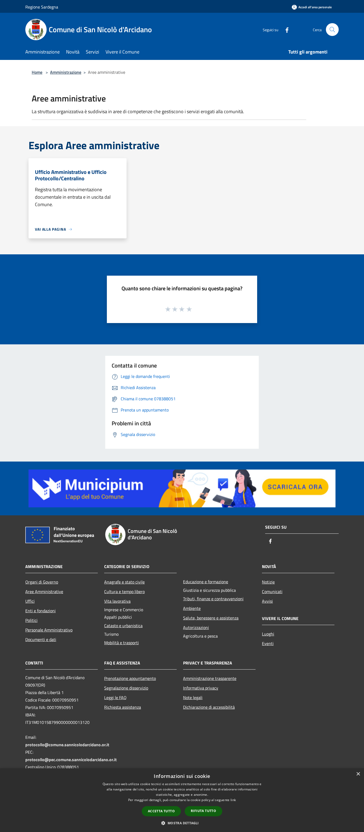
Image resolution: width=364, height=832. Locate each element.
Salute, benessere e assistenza (210, 618)
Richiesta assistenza (122, 707)
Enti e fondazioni (40, 610)
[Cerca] (332, 29)
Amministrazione (65, 72)
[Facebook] (285, 29)
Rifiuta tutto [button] (203, 811)
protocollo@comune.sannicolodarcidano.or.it (67, 744)
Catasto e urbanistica (123, 625)
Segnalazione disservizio (126, 688)
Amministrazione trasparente (209, 678)
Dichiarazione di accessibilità (209, 707)
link (233, 800)
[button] (182, 823)
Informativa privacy (200, 688)
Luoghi (268, 634)
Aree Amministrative (44, 591)
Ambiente (192, 608)
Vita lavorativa (117, 601)
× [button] (358, 774)
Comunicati (272, 591)
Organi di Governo (41, 582)
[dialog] (182, 800)
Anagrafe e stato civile (124, 582)
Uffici (30, 601)
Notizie (268, 582)
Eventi (268, 643)
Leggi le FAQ (115, 697)
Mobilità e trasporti (121, 642)
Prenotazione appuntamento (130, 678)
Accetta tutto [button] (161, 811)
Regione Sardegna (41, 7)
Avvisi (267, 601)
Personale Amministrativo (48, 630)
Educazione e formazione (205, 581)
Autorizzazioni (196, 627)
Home (37, 72)
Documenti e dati (40, 639)
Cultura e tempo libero (124, 591)
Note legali (193, 697)
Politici (31, 620)
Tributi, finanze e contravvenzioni (213, 599)
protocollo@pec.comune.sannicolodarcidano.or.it (71, 759)
